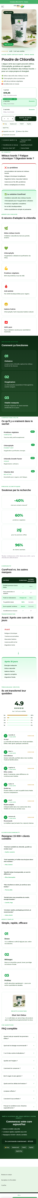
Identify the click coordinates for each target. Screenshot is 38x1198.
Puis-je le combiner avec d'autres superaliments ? (19, 1107)
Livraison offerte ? (19, 1091)
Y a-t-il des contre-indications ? (19, 1053)
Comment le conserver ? (19, 1068)
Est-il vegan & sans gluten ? (19, 1076)
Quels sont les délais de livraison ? (19, 1083)
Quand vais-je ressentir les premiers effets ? (19, 1037)
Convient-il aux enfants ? (19, 1098)
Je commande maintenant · (19, 1141)
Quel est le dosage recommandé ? (19, 1045)
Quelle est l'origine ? (19, 1061)
